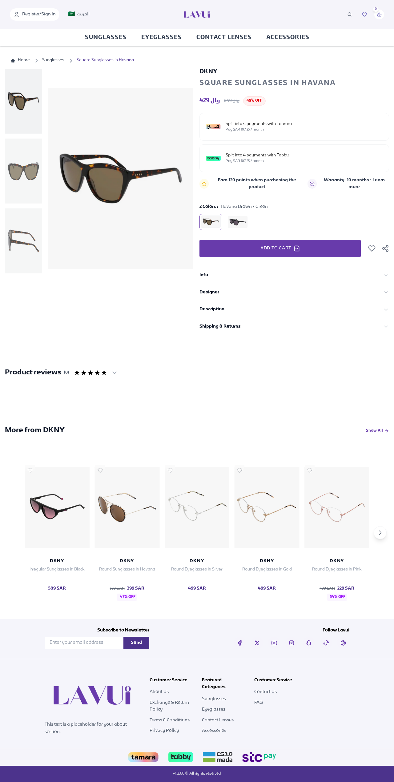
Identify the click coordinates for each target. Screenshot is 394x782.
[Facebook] (240, 643)
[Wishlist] (364, 14)
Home (24, 60)
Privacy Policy (164, 731)
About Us (159, 692)
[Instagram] (291, 643)
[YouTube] (274, 643)
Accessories (287, 38)
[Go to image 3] (23, 240)
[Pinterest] (343, 643)
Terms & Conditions (170, 720)
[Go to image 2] (23, 171)
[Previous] (13, 532)
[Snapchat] (309, 643)
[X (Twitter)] (257, 643)
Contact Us (265, 692)
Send (136, 643)
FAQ (258, 703)
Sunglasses (106, 38)
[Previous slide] (59, 178)
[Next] (380, 532)
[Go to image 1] (23, 101)
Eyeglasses (161, 38)
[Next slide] (182, 178)
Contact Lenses (223, 38)
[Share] (385, 248)
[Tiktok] (326, 643)
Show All (374, 430)
